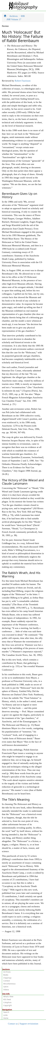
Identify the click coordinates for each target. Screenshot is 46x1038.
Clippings (7, 978)
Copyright (7, 1005)
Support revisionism (29, 1023)
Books (5, 975)
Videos (6, 989)
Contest (6, 980)
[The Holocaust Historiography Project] (23, 5)
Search (6, 1012)
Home (5, 1018)
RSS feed (7, 999)
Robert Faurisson (23, 80)
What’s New (8, 996)
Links (5, 1015)
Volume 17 (13, 19)
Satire (5, 986)
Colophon (7, 1002)
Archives (13, 16)
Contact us (13, 1023)
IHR (23, 16)
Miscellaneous (9, 983)
